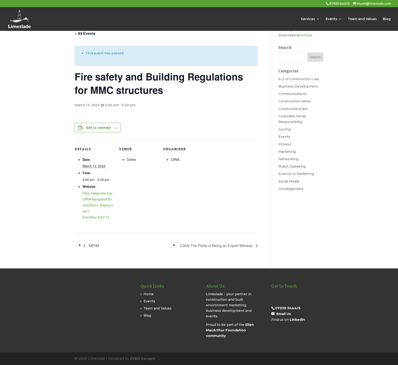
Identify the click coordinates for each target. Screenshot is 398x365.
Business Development (298, 86)
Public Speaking (292, 166)
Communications (292, 94)
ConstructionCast (293, 109)
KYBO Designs (142, 358)
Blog (387, 19)
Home (148, 294)
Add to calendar (98, 127)
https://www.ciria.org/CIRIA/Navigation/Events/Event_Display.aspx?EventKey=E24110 (97, 205)
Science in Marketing (296, 174)
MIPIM (93, 245)
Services (308, 19)
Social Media (288, 181)
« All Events (85, 33)
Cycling (284, 129)
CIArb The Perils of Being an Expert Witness (216, 245)
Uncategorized (290, 189)
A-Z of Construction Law (298, 79)
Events (331, 19)
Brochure (304, 35)
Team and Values (362, 19)
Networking (288, 159)
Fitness (284, 144)
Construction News (294, 101)
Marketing (287, 152)
